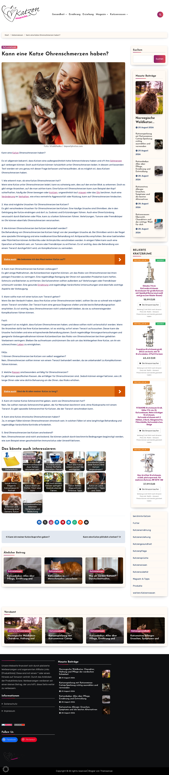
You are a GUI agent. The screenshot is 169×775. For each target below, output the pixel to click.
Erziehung (88, 14)
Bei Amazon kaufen (150, 305)
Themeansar (106, 771)
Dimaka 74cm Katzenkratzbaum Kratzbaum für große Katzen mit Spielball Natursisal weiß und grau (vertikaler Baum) (149, 291)
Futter (136, 523)
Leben (20, 344)
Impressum (9, 711)
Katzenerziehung (142, 537)
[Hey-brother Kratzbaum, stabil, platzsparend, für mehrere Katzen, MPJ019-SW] (149, 462)
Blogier (91, 771)
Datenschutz (10, 704)
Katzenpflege (140, 551)
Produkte (137, 586)
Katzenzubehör (141, 572)
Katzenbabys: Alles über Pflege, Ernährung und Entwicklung (20, 579)
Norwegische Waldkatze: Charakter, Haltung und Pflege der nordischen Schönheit (77, 671)
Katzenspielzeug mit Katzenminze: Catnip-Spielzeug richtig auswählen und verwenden (78, 685)
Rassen (16, 372)
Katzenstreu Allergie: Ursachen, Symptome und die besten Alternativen (144, 639)
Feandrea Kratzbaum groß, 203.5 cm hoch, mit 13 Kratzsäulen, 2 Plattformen (149, 351)
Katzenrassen (118, 14)
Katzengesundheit (142, 544)
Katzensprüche (140, 558)
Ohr (98, 192)
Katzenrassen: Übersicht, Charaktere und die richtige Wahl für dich (144, 220)
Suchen (137, 50)
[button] (6, 769)
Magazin (101, 14)
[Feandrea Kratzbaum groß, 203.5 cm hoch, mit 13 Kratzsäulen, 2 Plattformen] (149, 336)
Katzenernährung (142, 530)
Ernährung (75, 14)
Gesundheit (58, 14)
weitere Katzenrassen (144, 593)
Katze (15, 152)
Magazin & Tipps (141, 579)
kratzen (53, 192)
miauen (82, 192)
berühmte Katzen (142, 516)
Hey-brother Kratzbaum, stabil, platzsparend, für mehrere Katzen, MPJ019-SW (149, 477)
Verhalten (24, 196)
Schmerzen (116, 160)
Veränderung (8, 196)
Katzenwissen (9, 47)
